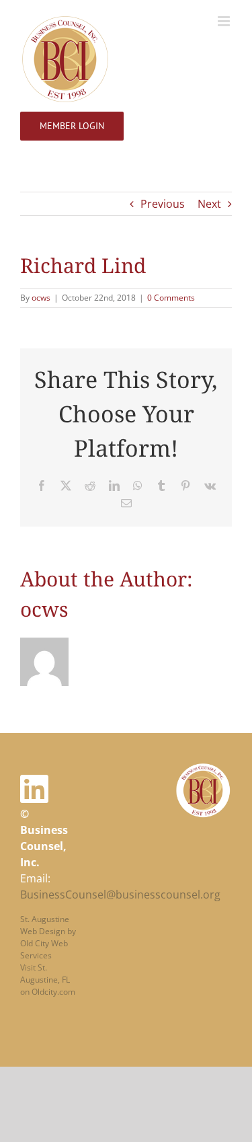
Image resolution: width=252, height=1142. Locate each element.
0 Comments (171, 297)
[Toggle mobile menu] (225, 21)
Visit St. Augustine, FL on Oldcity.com (47, 979)
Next (209, 203)
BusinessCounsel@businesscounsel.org (120, 894)
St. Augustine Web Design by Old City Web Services (48, 937)
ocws (41, 297)
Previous (162, 203)
